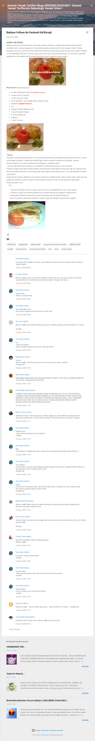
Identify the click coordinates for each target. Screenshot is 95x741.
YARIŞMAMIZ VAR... (15, 647)
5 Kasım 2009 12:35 (23, 494)
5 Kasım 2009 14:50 (23, 561)
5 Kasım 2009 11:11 (23, 421)
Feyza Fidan (20, 517)
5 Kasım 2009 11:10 (23, 406)
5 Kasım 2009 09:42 (23, 332)
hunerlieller (20, 259)
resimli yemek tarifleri (37, 249)
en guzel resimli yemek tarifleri (54, 244)
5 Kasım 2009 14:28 (23, 530)
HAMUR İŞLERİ (75, 244)
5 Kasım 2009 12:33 (23, 439)
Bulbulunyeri (20, 357)
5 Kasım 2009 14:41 (23, 545)
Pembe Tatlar (21, 536)
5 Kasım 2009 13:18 (23, 510)
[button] (87, 33)
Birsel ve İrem (21, 412)
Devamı (85, 666)
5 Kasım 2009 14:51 (23, 597)
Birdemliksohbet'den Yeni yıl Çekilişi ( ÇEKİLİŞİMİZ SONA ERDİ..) (36, 700)
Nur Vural (19, 321)
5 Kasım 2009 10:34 (23, 384)
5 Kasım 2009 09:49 (23, 350)
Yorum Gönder (14, 629)
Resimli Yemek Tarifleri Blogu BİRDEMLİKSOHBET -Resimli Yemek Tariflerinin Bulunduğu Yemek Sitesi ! (44, 7)
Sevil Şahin (20, 290)
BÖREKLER (12, 244)
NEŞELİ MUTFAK (22, 501)
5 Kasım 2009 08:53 (23, 283)
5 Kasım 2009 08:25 (23, 268)
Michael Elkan (45, 735)
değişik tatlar (35, 244)
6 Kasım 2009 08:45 (23, 624)
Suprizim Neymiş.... (15, 673)
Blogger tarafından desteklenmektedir (49, 730)
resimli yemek (21, 249)
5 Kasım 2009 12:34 (23, 474)
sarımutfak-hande (22, 617)
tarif (50, 249)
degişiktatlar (23, 244)
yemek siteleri (66, 249)
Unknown (19, 603)
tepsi (56, 249)
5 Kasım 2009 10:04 (23, 368)
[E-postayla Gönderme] (7, 240)
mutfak (10, 249)
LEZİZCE (19, 274)
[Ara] (91, 6)
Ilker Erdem (20, 375)
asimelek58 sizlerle (23, 390)
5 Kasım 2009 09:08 (23, 299)
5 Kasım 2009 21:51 (23, 610)
